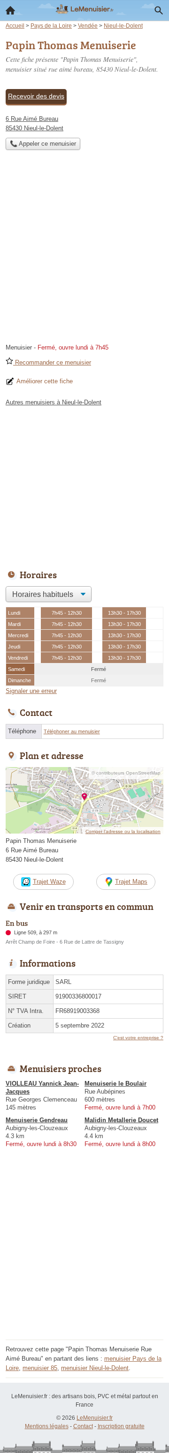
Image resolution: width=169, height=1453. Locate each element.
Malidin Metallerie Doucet (121, 1120)
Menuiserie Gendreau (37, 1120)
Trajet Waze (49, 881)
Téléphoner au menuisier (72, 731)
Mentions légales (47, 1426)
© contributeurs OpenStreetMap (126, 772)
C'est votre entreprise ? (138, 1037)
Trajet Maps (131, 881)
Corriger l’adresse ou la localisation (123, 831)
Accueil (10, 10)
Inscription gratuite (121, 1426)
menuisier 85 (40, 1367)
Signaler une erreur (31, 690)
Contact (83, 1426)
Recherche (158, 10)
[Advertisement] (84, 249)
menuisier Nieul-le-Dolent (95, 1367)
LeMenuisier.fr (95, 1418)
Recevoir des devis (36, 96)
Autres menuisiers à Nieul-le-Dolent (53, 402)
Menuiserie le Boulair (115, 1083)
